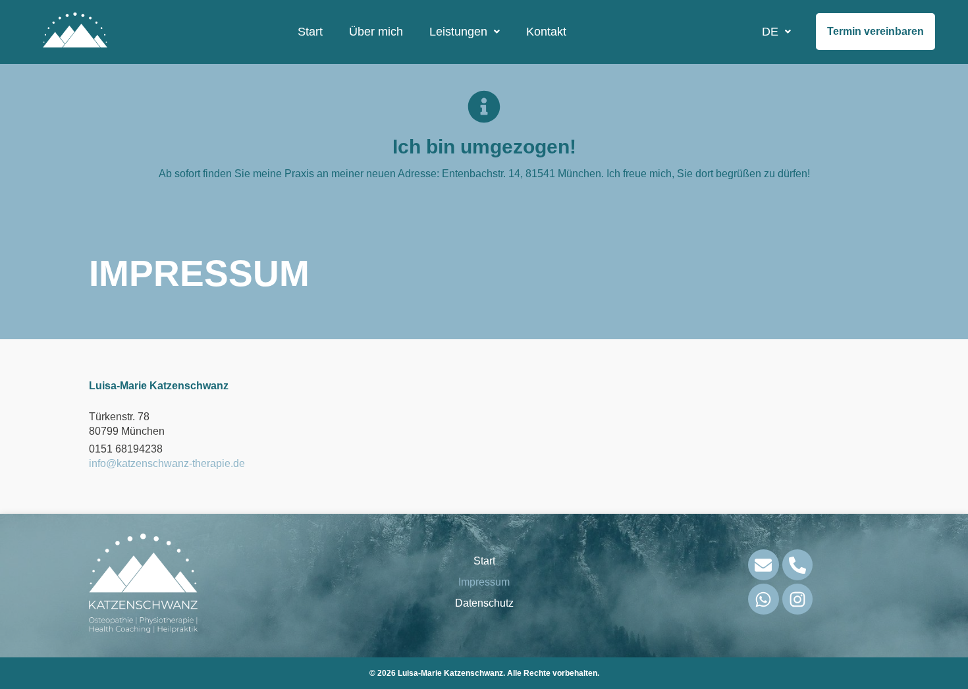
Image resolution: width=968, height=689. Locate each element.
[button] (464, 31)
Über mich (376, 31)
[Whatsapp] (763, 599)
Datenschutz (484, 603)
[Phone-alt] (797, 564)
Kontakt (546, 31)
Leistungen (458, 31)
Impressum (484, 582)
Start (310, 31)
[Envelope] (763, 564)
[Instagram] (797, 599)
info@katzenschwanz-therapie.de (167, 463)
